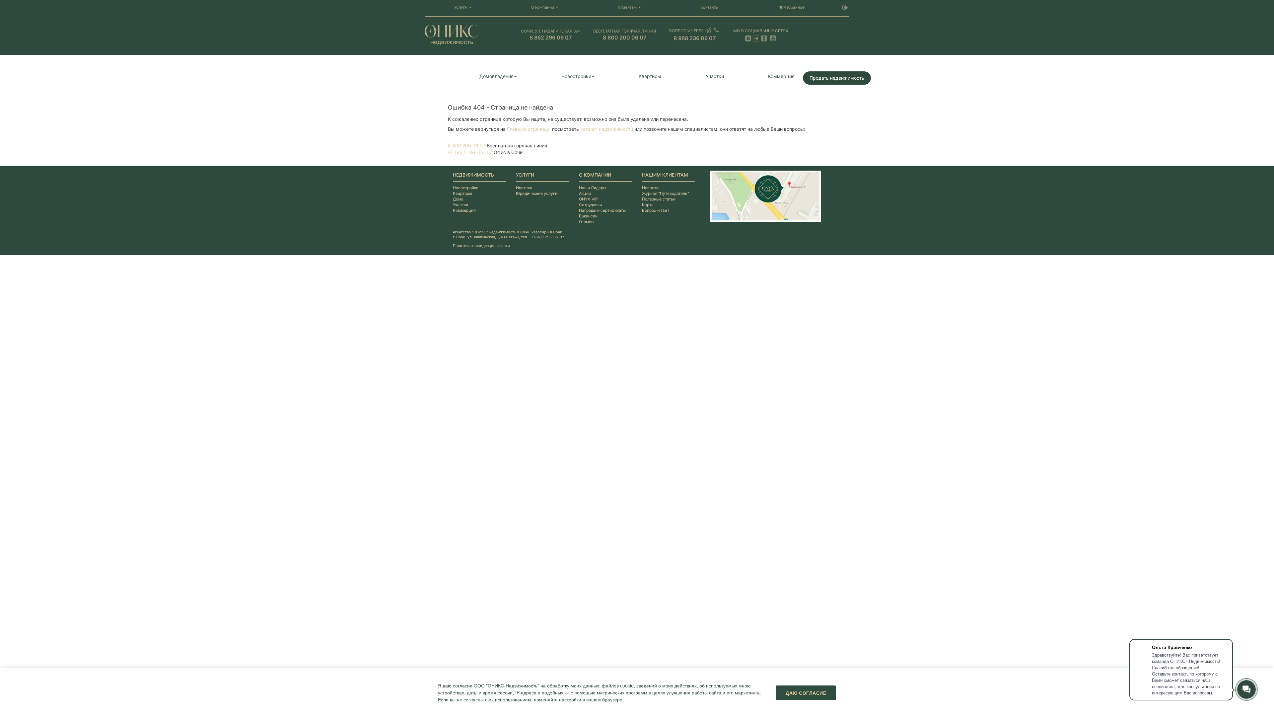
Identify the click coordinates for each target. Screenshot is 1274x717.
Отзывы (586, 221)
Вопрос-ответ (655, 210)
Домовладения (496, 76)
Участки (715, 76)
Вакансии (588, 215)
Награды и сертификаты (602, 210)
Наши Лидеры (592, 187)
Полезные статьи (658, 199)
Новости (650, 187)
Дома (458, 199)
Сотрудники (590, 204)
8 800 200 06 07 (466, 145)
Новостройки (576, 76)
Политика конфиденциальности (481, 245)
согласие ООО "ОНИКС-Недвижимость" (496, 685)
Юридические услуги (536, 193)
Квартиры (650, 76)
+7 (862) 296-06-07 (470, 152)
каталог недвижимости (606, 129)
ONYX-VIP (588, 199)
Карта (648, 204)
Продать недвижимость (837, 78)
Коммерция (781, 76)
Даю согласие (806, 692)
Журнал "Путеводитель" (665, 193)
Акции (585, 193)
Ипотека (524, 187)
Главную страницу (528, 129)
